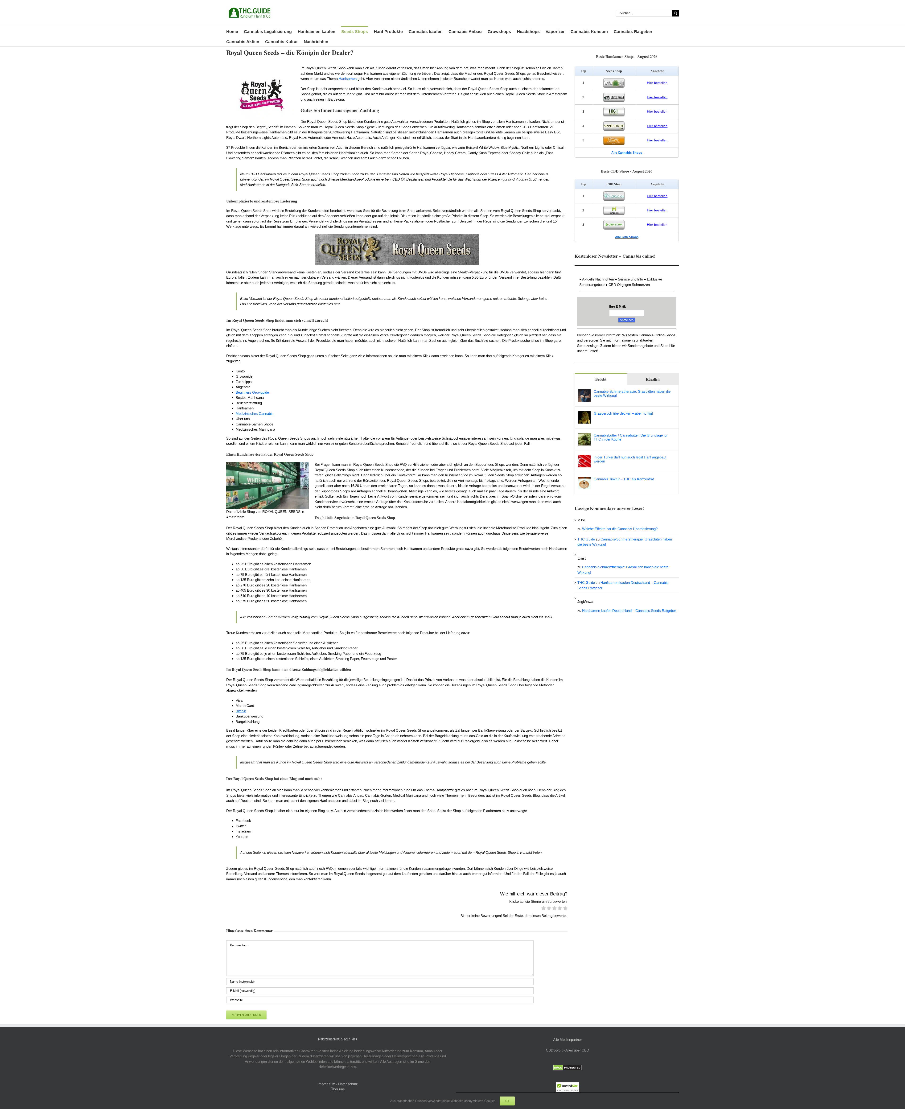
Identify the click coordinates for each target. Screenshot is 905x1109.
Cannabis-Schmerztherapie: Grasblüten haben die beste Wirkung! (632, 393)
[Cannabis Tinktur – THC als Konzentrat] (584, 480)
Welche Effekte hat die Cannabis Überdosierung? (620, 529)
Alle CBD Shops (626, 237)
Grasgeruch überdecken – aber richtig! (623, 413)
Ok (507, 1101)
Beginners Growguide (252, 392)
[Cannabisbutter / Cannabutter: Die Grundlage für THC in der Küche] (584, 436)
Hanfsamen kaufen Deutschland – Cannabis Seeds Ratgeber (629, 611)
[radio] (543, 909)
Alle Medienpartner (567, 1040)
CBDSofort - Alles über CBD (567, 1050)
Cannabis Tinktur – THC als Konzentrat (624, 479)
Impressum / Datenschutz (338, 1084)
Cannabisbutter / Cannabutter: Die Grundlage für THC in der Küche (631, 437)
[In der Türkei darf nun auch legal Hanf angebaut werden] (584, 458)
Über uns (338, 1089)
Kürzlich (653, 379)
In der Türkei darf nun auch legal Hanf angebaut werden (630, 459)
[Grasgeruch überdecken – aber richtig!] (584, 414)
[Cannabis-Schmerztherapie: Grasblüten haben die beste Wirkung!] (584, 392)
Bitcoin (241, 711)
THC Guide (586, 539)
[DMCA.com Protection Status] (567, 1067)
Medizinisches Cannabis (254, 414)
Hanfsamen (348, 79)
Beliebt (600, 379)
